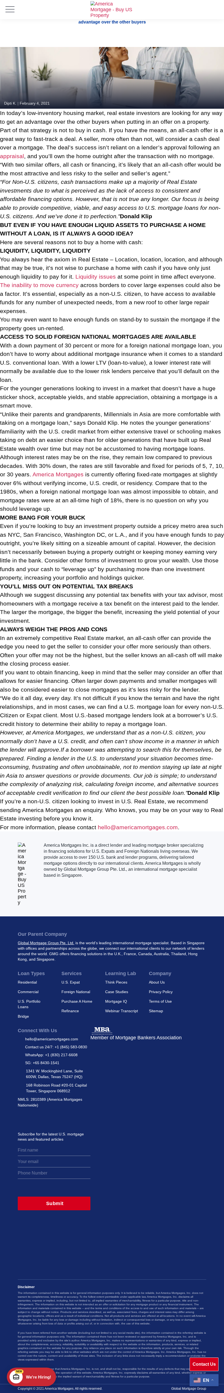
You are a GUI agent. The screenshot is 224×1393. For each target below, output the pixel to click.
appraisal (12, 156)
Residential (27, 982)
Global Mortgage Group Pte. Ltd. (46, 943)
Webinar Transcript (121, 1011)
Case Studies (116, 992)
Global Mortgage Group (188, 1389)
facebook (58, 1118)
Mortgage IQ (116, 1001)
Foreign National (75, 992)
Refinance (70, 1011)
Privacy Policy (161, 992)
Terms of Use (160, 1001)
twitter (34, 1118)
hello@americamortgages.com (138, 827)
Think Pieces (116, 982)
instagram (22, 1118)
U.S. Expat (70, 982)
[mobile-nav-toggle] (9, 9)
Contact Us (204, 1364)
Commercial (28, 992)
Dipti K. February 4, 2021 (27, 103)
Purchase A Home (76, 1001)
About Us (157, 982)
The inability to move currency (39, 285)
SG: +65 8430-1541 (42, 1063)
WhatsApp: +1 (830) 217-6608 (51, 1055)
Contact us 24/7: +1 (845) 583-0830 (56, 1047)
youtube (70, 1118)
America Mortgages (58, 474)
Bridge (23, 1016)
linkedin (46, 1118)
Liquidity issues (95, 276)
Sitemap (156, 1011)
